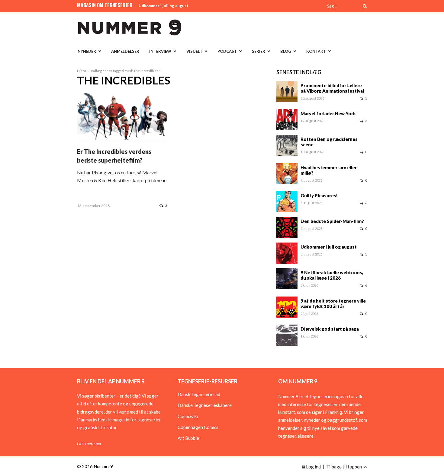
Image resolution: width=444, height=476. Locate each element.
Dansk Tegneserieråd (199, 394)
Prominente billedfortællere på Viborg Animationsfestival (332, 88)
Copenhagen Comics (198, 427)
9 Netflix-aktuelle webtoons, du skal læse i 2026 (332, 275)
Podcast (227, 51)
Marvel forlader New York (328, 113)
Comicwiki (188, 416)
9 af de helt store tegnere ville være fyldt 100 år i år (333, 303)
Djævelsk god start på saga (330, 329)
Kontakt (316, 51)
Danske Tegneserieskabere (205, 405)
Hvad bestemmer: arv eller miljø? (329, 170)
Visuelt (194, 51)
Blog (285, 51)
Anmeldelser (125, 51)
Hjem (81, 70)
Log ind (313, 466)
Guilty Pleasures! (319, 195)
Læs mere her (89, 443)
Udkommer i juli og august (163, 5)
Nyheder (87, 51)
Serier (258, 51)
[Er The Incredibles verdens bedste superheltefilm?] (122, 140)
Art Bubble (188, 438)
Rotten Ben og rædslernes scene (329, 141)
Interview (160, 51)
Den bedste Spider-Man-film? (332, 221)
